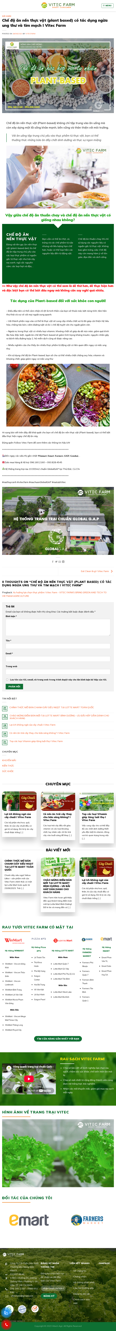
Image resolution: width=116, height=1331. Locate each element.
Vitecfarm (30, 34)
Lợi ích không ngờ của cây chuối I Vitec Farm (32, 725)
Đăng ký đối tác (81, 1293)
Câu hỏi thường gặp (83, 1288)
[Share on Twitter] (56, 562)
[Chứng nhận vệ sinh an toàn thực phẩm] (35, 1309)
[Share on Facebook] (53, 562)
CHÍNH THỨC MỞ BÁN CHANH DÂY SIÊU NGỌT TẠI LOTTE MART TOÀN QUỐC (51, 707)
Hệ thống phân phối (83, 1282)
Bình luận (11, 616)
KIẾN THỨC (8, 765)
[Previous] (5, 813)
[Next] (110, 813)
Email (9, 653)
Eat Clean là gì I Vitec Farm (95, 571)
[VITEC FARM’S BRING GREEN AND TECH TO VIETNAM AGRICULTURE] (58, 5)
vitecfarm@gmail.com (22, 1295)
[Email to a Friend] (60, 562)
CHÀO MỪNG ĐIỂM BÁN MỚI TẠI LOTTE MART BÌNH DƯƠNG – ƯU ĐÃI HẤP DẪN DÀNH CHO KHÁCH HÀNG (59, 717)
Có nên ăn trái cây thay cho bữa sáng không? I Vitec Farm (39, 733)
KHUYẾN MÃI (9, 760)
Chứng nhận (79, 1276)
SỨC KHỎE (6, 16)
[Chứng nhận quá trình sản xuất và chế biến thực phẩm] (22, 1309)
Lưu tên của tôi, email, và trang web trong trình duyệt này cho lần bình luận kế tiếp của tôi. (58, 679)
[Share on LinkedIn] (63, 562)
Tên (8, 640)
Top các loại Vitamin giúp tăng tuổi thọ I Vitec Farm (36, 741)
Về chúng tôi (79, 1270)
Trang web (11, 666)
